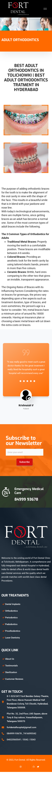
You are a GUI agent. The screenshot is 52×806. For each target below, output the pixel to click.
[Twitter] (37, 767)
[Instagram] (19, 767)
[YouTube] (28, 767)
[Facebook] (15, 767)
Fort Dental (19, 760)
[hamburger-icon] (45, 9)
